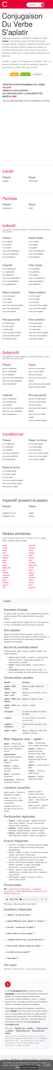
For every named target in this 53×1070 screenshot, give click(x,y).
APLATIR (6, 87)
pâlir (4, 570)
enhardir (32, 562)
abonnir (5, 585)
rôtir (4, 587)
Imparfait (7, 265)
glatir (4, 580)
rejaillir (31, 575)
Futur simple (35, 265)
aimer (43, 538)
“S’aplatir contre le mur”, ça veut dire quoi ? (25, 939)
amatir (4, 548)
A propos (5, 1059)
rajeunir (32, 572)
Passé (32, 177)
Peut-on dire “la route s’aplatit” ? (21, 933)
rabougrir (6, 575)
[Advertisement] (26, 133)
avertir (31, 582)
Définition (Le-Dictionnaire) (14, 969)
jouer (17, 540)
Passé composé (11, 292)
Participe (9, 198)
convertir (5, 555)
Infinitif (7, 171)
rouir (30, 560)
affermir (5, 557)
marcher (23, 540)
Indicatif (8, 225)
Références (15, 1059)
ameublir (32, 545)
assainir (32, 553)
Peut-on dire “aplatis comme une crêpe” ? (25, 945)
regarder (11, 540)
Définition (14, 74)
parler (4, 540)
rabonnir (32, 587)
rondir (31, 550)
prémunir (32, 577)
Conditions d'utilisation (30, 1059)
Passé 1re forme (38, 440)
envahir (5, 572)
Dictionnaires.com (23, 1030)
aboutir (31, 557)
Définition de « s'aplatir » (25, 1028)
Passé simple (36, 238)
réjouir (4, 565)
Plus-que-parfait (11, 319)
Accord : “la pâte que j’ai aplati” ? (21, 927)
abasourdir (6, 567)
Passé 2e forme (11, 467)
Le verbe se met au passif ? (18, 952)
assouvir (32, 548)
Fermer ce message (29, 1067)
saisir (4, 560)
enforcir (5, 577)
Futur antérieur (37, 319)
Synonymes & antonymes (36, 969)
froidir (4, 550)
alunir (31, 570)
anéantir (5, 582)
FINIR (14, 96)
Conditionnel (12, 434)
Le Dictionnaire (45, 1059)
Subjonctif (10, 352)
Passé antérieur (37, 292)
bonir (31, 585)
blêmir (31, 580)
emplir (4, 545)
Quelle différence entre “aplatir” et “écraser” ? (26, 921)
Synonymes (25, 74)
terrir (4, 562)
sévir (4, 553)
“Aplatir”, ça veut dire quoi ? (19, 915)
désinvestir (33, 565)
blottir (31, 555)
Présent (6, 177)
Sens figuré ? (12, 958)
